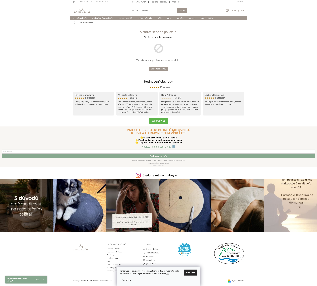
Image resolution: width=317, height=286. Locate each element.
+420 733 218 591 (152, 253)
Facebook (150, 256)
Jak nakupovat (112, 271)
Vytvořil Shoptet (238, 281)
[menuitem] (79, 18)
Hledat (182, 10)
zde (167, 273)
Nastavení (126, 280)
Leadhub (162, 165)
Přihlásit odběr (158, 156)
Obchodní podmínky (114, 264)
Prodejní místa (112, 258)
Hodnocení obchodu (159, 2)
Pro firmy (175, 2)
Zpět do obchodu (158, 69)
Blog (108, 261)
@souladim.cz (151, 264)
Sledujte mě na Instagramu (162, 175)
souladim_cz (151, 260)
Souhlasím (190, 272)
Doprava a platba (139, 2)
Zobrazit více (158, 121)
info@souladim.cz (152, 249)
